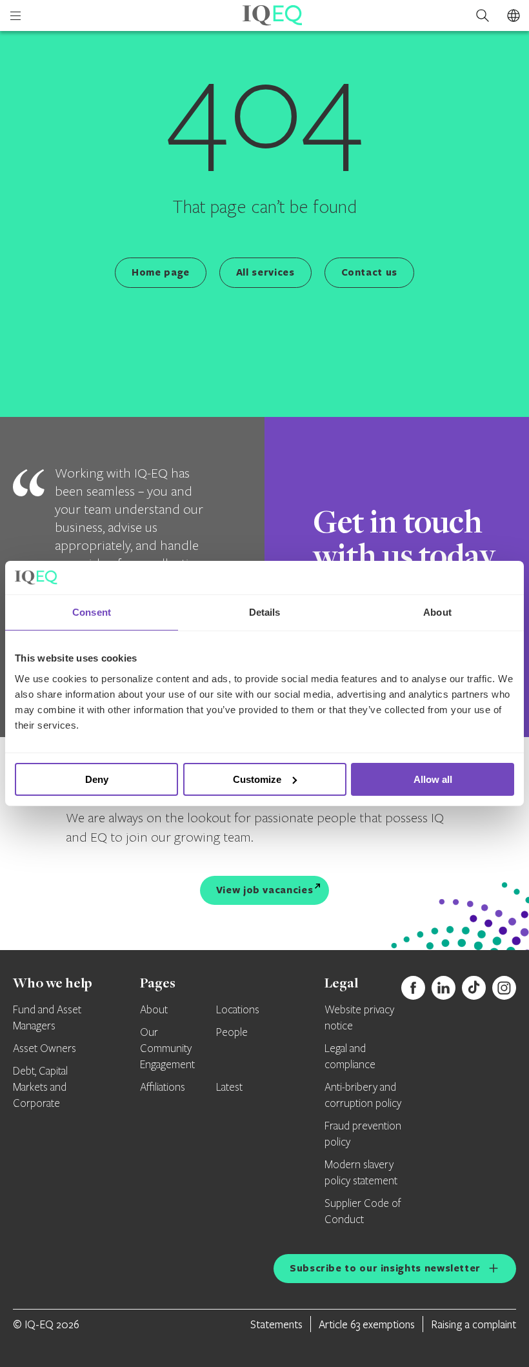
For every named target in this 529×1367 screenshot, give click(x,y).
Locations (237, 1010)
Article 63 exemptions (367, 1324)
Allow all (433, 779)
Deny (96, 779)
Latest (229, 1087)
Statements (276, 1324)
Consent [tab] (91, 612)
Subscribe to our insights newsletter (385, 1268)
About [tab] (437, 612)
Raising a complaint (473, 1324)
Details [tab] (265, 612)
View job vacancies (265, 889)
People (232, 1032)
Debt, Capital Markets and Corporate (40, 1087)
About (154, 1010)
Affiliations (162, 1087)
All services (265, 272)
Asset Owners (44, 1048)
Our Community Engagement (167, 1048)
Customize (257, 779)
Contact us (369, 272)
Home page (161, 272)
